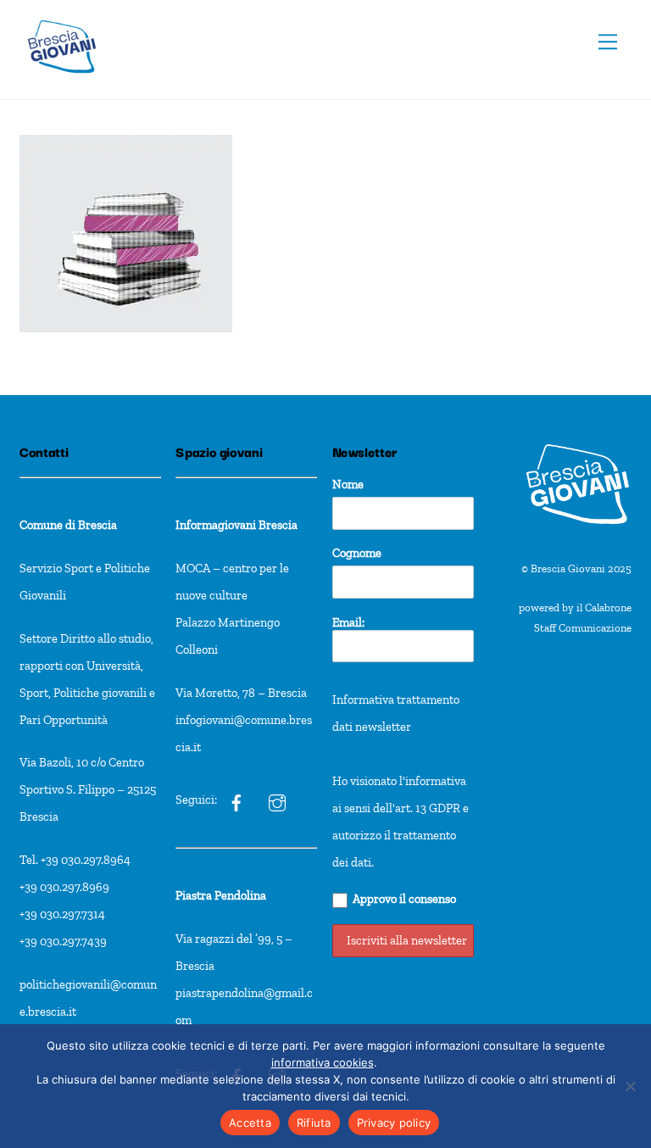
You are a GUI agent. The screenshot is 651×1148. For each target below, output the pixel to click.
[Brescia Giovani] (61, 82)
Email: (348, 622)
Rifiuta (314, 1122)
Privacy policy (394, 1122)
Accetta (250, 1122)
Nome (348, 484)
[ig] (236, 800)
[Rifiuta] (629, 1086)
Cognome (356, 552)
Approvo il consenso (404, 898)
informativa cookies (322, 1062)
